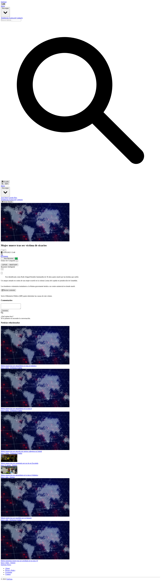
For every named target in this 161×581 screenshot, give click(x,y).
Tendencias (5, 18)
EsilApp (9, 579)
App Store (4, 198)
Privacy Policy (10, 570)
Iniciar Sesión (7, 202)
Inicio (3, 6)
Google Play (12, 198)
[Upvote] (2, 250)
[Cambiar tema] (3, 4)
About (7, 568)
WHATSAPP (13, 265)
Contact (8, 574)
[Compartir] (16, 258)
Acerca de (12, 18)
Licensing (8, 572)
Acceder (6, 181)
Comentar (5, 310)
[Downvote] (5, 250)
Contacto (19, 18)
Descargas (5, 8)
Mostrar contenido (9, 290)
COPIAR (4, 265)
